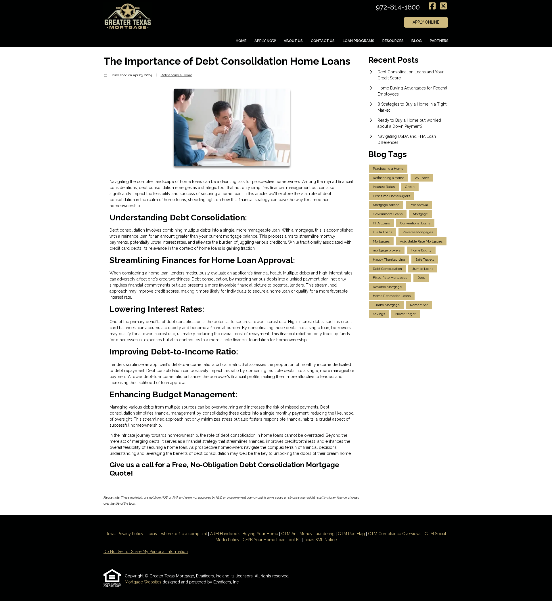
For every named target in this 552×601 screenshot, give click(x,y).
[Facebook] (432, 6)
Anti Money (302, 533)
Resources (393, 41)
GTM (286, 533)
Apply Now (265, 41)
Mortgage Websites (143, 582)
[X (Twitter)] (443, 6)
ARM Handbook (224, 533)
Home (241, 41)
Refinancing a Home (176, 75)
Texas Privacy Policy (124, 533)
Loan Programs (358, 41)
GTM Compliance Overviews (394, 533)
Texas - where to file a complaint (177, 533)
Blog (416, 41)
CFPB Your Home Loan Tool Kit (272, 539)
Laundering (324, 533)
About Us (293, 41)
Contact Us (323, 41)
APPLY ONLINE (426, 22)
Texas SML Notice (320, 539)
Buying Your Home (260, 533)
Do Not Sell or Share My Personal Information (145, 551)
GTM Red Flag (351, 533)
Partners (439, 41)
